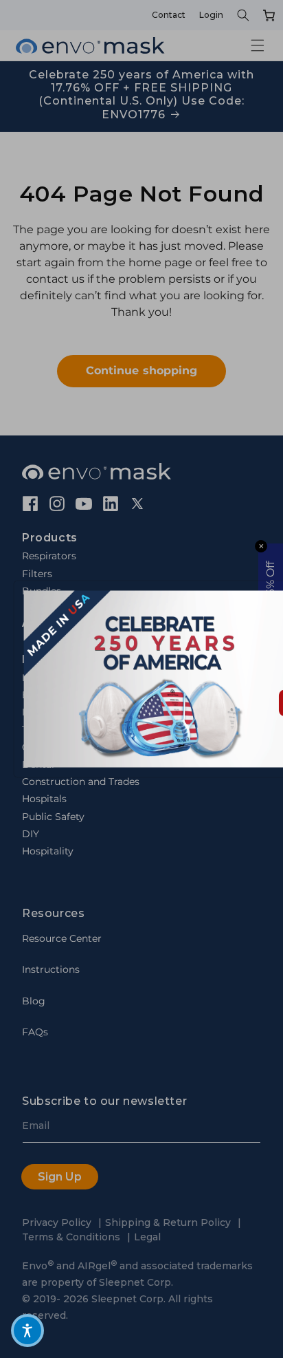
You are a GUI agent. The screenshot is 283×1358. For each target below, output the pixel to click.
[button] (27, 1330)
